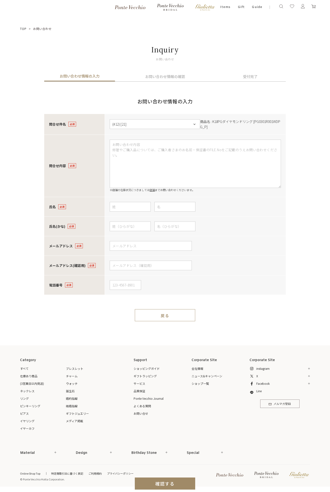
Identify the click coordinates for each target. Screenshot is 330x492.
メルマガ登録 (282, 404)
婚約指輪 (72, 398)
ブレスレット (74, 368)
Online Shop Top (30, 473)
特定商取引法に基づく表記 (67, 473)
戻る (165, 315)
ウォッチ (72, 383)
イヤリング (27, 421)
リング (24, 398)
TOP (23, 29)
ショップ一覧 (200, 383)
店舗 (152, 190)
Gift (241, 7)
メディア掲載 (74, 421)
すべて (24, 368)
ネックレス (27, 391)
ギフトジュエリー (77, 413)
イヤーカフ (27, 428)
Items (225, 7)
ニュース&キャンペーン (207, 376)
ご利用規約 (95, 473)
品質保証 (139, 391)
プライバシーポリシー (120, 473)
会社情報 (197, 368)
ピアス (24, 413)
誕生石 (70, 391)
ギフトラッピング (145, 376)
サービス (139, 383)
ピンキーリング (30, 406)
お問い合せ (141, 413)
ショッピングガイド (147, 368)
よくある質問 (142, 406)
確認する (164, 483)
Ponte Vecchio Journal (149, 398)
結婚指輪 (72, 406)
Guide (257, 7)
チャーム (72, 376)
